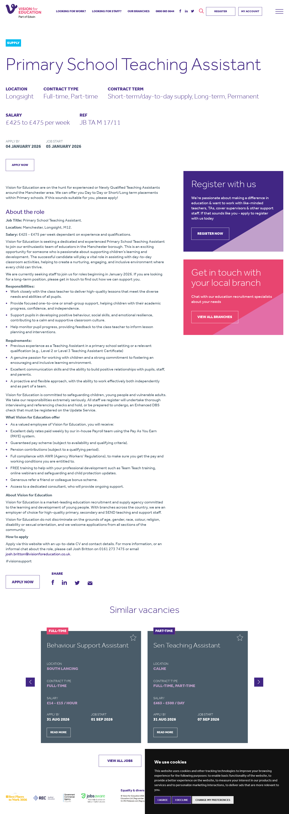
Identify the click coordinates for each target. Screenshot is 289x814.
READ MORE (58, 732)
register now (210, 233)
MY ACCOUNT (250, 11)
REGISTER (220, 11)
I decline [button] (181, 800)
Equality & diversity (134, 790)
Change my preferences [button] (212, 800)
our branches (139, 11)
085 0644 (165, 11)
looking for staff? (106, 11)
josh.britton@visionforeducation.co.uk (38, 554)
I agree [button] (163, 800)
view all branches (214, 317)
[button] (30, 682)
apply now (20, 165)
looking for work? (71, 11)
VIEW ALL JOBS (120, 761)
